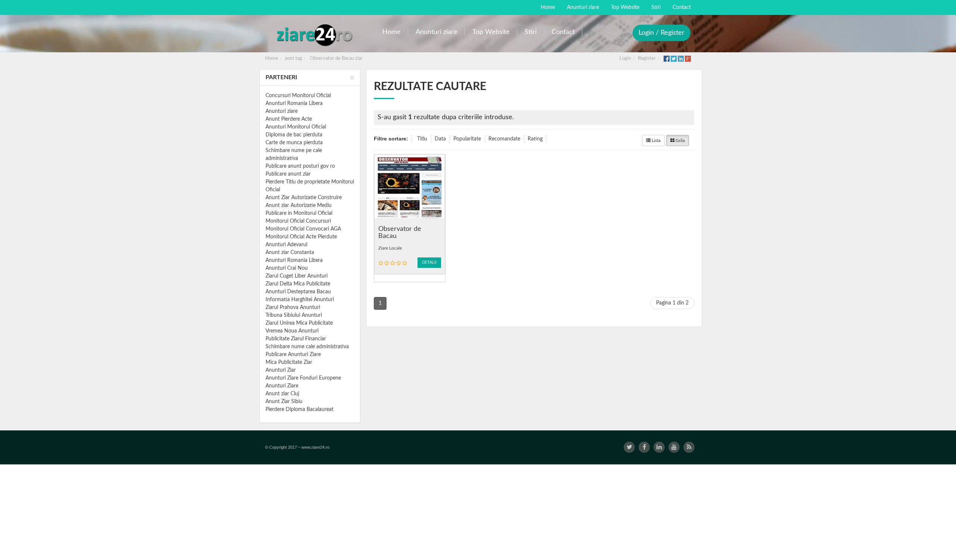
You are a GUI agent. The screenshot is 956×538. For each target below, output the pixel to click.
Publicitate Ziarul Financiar (296, 338)
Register (647, 58)
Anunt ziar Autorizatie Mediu (299, 205)
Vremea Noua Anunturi (292, 331)
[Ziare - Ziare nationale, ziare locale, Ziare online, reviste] (314, 35)
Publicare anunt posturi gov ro (300, 166)
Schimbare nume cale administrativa (307, 346)
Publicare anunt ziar (288, 174)
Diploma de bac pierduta (294, 134)
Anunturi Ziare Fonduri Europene (303, 378)
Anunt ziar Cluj (282, 393)
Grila (679, 140)
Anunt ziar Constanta (290, 252)
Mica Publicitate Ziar (289, 362)
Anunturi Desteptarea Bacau (298, 291)
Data (440, 139)
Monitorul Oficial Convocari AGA (303, 229)
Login (625, 58)
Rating (535, 139)
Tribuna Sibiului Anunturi (294, 315)
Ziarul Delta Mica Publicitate (298, 284)
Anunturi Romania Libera (294, 103)
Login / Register (662, 33)
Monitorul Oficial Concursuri (298, 221)
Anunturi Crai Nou (287, 268)
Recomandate (504, 139)
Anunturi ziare (282, 111)
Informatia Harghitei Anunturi (300, 299)
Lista (656, 140)
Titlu (422, 139)
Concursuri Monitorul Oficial (298, 95)
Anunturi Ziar (281, 370)
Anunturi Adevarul (286, 244)
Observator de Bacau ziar (336, 58)
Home (271, 58)
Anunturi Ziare (282, 386)
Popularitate (467, 139)
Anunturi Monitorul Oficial (296, 127)
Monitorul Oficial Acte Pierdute (301, 236)
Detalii (429, 262)
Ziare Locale (390, 248)
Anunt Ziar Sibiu (284, 401)
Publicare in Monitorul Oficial (299, 213)
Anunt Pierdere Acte (289, 119)
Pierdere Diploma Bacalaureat (299, 409)
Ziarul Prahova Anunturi (293, 307)
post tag (293, 58)
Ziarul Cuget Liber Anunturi (297, 276)
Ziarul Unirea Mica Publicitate (299, 323)
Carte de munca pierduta (294, 142)
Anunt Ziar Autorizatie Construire (304, 197)
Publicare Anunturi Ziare (293, 354)
